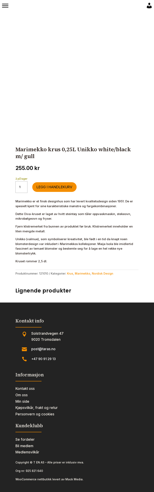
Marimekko (82, 273)
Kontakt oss (25, 389)
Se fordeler (25, 439)
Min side (22, 401)
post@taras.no (43, 349)
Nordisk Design (102, 273)
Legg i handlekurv (54, 187)
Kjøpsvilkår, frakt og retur (36, 408)
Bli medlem (24, 446)
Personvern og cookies (34, 414)
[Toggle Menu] (5, 5)
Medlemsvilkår (27, 452)
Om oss (21, 395)
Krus (70, 273)
